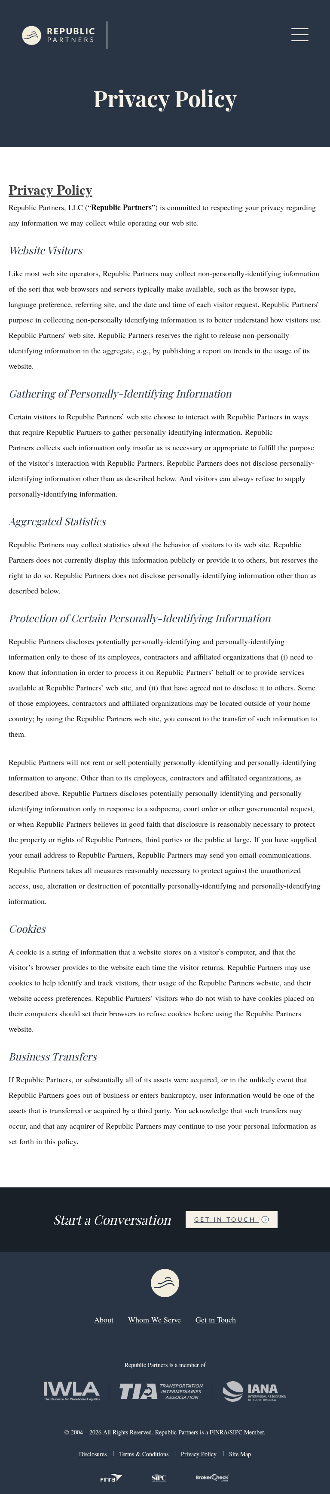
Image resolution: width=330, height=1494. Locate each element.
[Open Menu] (300, 35)
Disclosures (93, 1454)
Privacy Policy (50, 189)
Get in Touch (226, 1219)
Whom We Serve (154, 1319)
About (103, 1319)
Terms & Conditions (143, 1454)
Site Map (240, 1454)
